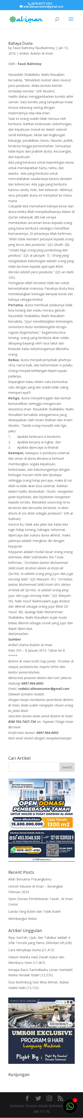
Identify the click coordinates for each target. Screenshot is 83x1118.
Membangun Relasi (22, 918)
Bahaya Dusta (20, 43)
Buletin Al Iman (41, 53)
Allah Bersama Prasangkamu (29, 879)
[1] (70, 1106)
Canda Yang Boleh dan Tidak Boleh (34, 911)
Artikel (24, 53)
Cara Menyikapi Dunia (24, 950)
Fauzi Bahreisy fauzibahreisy (34, 48)
